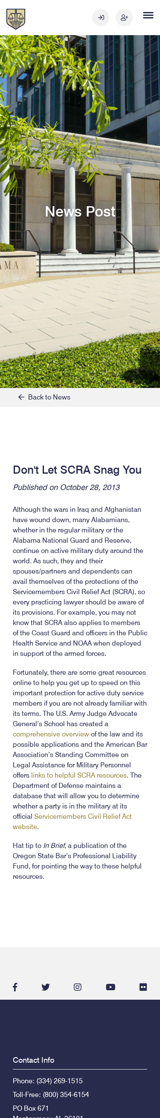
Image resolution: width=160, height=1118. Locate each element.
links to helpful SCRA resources (79, 775)
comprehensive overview (51, 734)
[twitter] (45, 987)
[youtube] (111, 987)
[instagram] (77, 987)
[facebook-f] (15, 987)
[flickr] (143, 987)
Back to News (47, 397)
